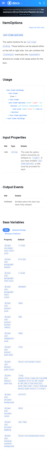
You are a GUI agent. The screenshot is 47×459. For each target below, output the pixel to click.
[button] (22, 2)
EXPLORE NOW (24, 14)
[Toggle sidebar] (2, 1)
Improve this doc (36, 27)
